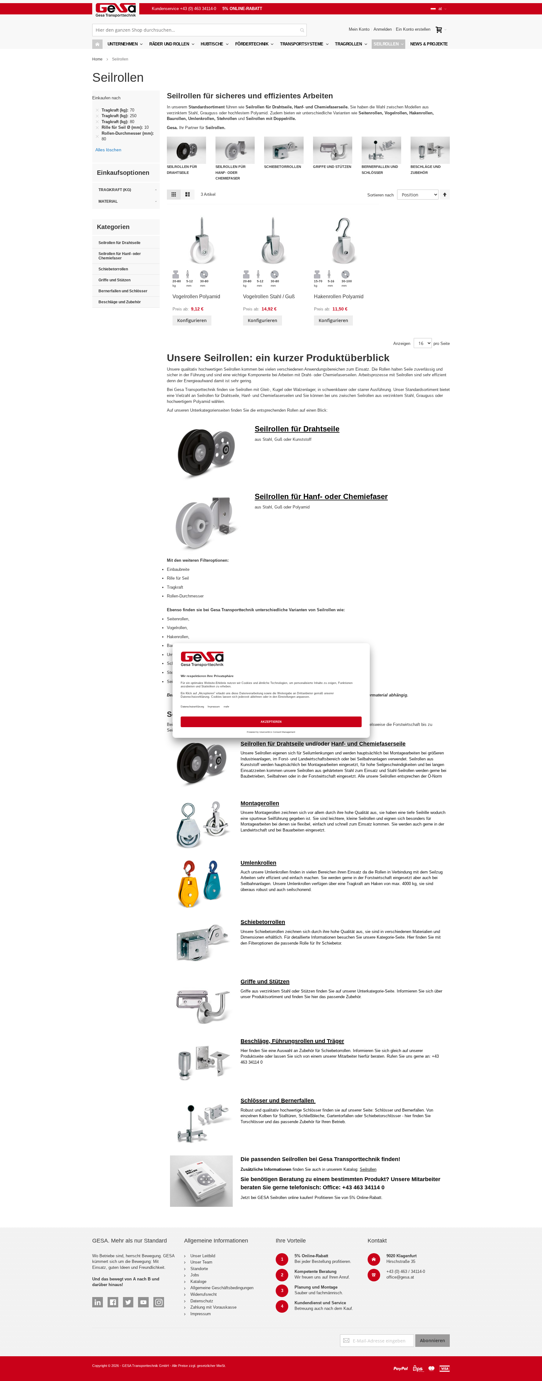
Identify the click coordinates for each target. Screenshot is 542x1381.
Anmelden (383, 29)
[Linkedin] (97, 1299)
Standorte (199, 1268)
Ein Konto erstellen (413, 29)
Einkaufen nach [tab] (106, 98)
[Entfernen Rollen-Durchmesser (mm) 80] (97, 136)
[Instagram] (158, 1299)
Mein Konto (359, 29)
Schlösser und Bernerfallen (278, 1100)
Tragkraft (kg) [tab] (114, 190)
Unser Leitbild (202, 1255)
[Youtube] (143, 1299)
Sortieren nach (380, 195)
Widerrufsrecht (203, 1294)
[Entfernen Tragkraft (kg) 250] (97, 116)
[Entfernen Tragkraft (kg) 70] (97, 110)
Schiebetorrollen (263, 922)
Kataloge (198, 1281)
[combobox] (199, 30)
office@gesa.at (400, 1277)
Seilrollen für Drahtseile (272, 744)
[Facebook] (113, 1299)
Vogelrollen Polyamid (196, 296)
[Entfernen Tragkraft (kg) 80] (97, 122)
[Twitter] (128, 1299)
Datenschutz (201, 1301)
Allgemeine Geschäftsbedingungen (221, 1287)
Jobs (194, 1275)
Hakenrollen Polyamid (339, 296)
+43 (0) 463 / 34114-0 (405, 1271)
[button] (439, 8)
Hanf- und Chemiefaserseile (368, 744)
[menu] (271, 44)
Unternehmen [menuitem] (123, 44)
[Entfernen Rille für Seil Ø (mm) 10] (97, 128)
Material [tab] (108, 201)
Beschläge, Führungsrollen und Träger (292, 1041)
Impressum (200, 1313)
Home (97, 59)
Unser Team (201, 1262)
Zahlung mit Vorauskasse (213, 1307)
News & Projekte (429, 44)
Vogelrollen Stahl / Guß (269, 296)
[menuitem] (171, 44)
